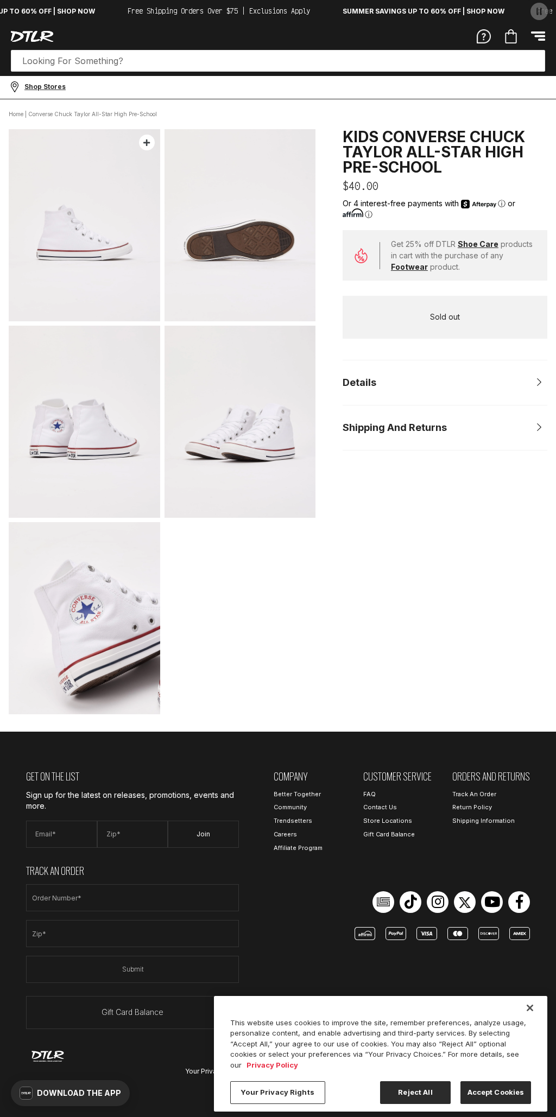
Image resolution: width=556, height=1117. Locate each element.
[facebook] (519, 902)
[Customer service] (484, 36)
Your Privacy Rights (277, 1092)
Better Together (297, 794)
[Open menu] (538, 36)
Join (203, 834)
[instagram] (437, 902)
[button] (70, 1093)
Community (290, 807)
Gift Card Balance (132, 1012)
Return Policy (472, 807)
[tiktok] (410, 902)
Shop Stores (45, 86)
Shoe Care (478, 244)
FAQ (369, 794)
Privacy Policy (272, 1065)
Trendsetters (293, 820)
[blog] (383, 902)
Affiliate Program (298, 848)
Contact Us (380, 807)
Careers (285, 834)
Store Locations (387, 820)
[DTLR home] (32, 36)
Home (16, 114)
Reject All (415, 1092)
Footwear (409, 266)
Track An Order (474, 794)
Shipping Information (483, 820)
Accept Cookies (496, 1092)
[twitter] (465, 902)
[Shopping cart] (511, 36)
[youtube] (492, 902)
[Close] (530, 1008)
